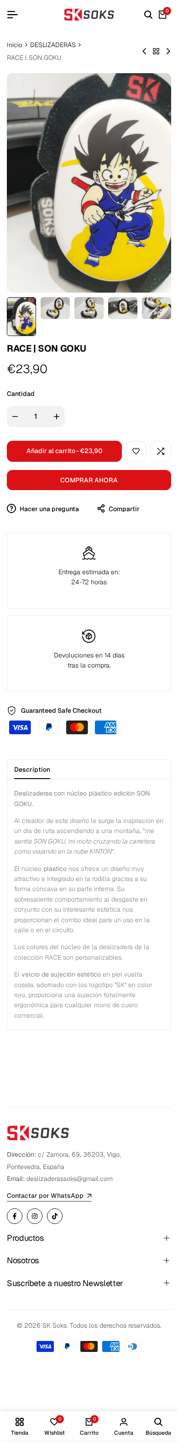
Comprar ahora (89, 480)
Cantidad (21, 394)
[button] (136, 451)
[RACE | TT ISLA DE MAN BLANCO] (144, 51)
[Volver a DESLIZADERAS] (156, 51)
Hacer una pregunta (48, 509)
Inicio (14, 45)
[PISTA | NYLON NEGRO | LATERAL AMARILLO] (168, 51)
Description (32, 769)
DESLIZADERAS (53, 45)
